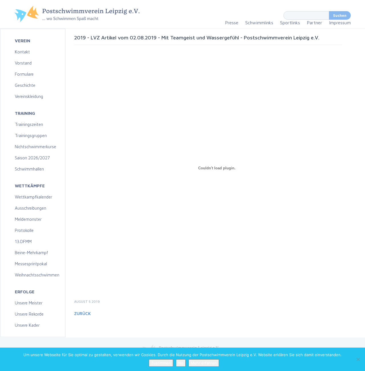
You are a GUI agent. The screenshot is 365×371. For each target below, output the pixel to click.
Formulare (24, 74)
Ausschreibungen (30, 208)
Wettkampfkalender (33, 196)
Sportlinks (290, 22)
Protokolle (24, 230)
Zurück (82, 313)
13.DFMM (23, 241)
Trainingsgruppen (31, 135)
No (180, 363)
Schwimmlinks (259, 22)
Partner (314, 22)
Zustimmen (161, 363)
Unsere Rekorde (29, 314)
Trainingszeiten (29, 124)
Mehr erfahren (204, 363)
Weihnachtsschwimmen (37, 274)
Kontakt (22, 51)
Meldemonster (28, 219)
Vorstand (23, 63)
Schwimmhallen (29, 169)
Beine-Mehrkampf (31, 252)
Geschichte (25, 85)
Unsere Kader (27, 325)
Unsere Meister (28, 302)
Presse (231, 22)
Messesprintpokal (31, 263)
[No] (358, 359)
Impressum (340, 22)
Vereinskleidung (29, 96)
